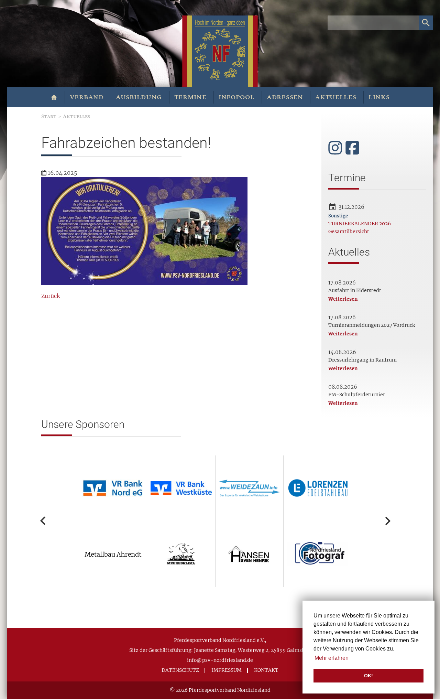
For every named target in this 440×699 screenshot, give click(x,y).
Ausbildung (139, 97)
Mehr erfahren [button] (332, 658)
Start (48, 116)
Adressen (285, 97)
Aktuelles (335, 97)
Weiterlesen (343, 299)
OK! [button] (368, 675)
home (54, 97)
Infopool (237, 97)
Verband (87, 97)
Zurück (50, 295)
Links (379, 97)
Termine (190, 97)
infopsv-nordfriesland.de (220, 660)
